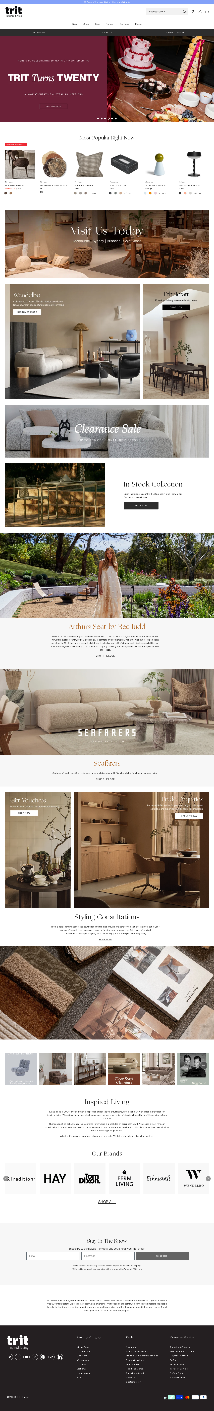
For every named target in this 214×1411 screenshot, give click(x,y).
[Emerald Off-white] (115, 193)
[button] (98, 118)
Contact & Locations (137, 1351)
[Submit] (184, 11)
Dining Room (84, 1351)
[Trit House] (13, 11)
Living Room (83, 1347)
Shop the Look (105, 655)
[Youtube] (26, 1357)
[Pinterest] (43, 1357)
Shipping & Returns (180, 1347)
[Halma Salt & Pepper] (159, 161)
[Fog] (80, 193)
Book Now (105, 939)
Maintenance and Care (182, 1351)
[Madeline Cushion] (89, 161)
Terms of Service (179, 1368)
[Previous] (5, 1178)
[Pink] (155, 193)
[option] (107, 2)
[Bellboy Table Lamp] (194, 161)
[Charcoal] (110, 193)
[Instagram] (35, 1357)
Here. (139, 1269)
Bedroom (82, 1355)
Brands (109, 24)
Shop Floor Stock (135, 1373)
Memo (138, 24)
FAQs (173, 1360)
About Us (131, 1347)
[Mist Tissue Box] (124, 161)
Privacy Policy (177, 1377)
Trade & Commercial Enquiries (142, 1355)
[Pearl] (120, 193)
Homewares (83, 1373)
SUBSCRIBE (162, 1256)
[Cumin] (10, 193)
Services (124, 24)
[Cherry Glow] (185, 193)
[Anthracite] (180, 193)
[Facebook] (18, 1357)
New (74, 24)
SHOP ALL (107, 1201)
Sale (97, 24)
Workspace (83, 1360)
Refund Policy (177, 1373)
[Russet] (85, 193)
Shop (86, 24)
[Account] (200, 12)
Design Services (135, 1360)
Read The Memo (134, 1368)
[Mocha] (5, 193)
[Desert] (190, 193)
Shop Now (141, 505)
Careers (130, 1377)
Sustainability (133, 1382)
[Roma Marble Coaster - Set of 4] (55, 161)
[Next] (208, 1178)
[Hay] (75, 193)
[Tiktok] (51, 1357)
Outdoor (81, 1364)
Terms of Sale (177, 1364)
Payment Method (179, 1355)
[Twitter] (10, 1357)
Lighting (81, 1368)
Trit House (22, 1397)
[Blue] (145, 193)
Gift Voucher (132, 1364)
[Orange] (150, 193)
